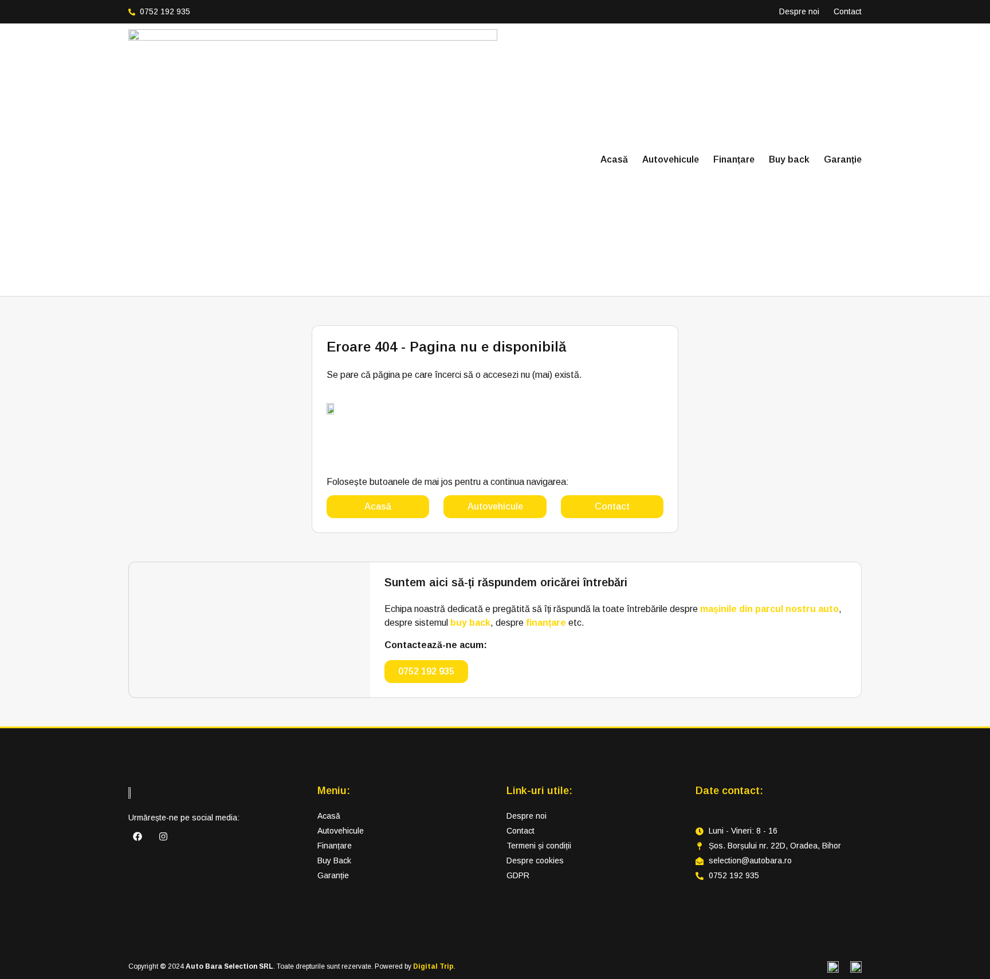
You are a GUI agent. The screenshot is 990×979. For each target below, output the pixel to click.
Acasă (614, 159)
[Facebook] (137, 836)
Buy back (789, 159)
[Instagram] (163, 836)
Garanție (843, 159)
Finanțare (734, 159)
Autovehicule (670, 159)
